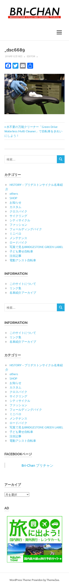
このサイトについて (23, 283)
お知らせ (15, 202)
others (14, 193)
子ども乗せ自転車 (21, 251)
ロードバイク (18, 242)
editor (31, 56)
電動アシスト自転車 (23, 260)
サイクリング (18, 215)
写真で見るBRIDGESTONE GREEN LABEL (36, 247)
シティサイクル (20, 220)
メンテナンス (18, 238)
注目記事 (15, 255)
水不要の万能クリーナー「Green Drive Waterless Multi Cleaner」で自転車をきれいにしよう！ (33, 131)
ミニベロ (15, 233)
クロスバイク (18, 211)
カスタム (15, 207)
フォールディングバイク (26, 229)
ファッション (18, 224)
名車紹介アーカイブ (23, 292)
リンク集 (15, 288)
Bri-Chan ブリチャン (37, 465)
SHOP (13, 198)
